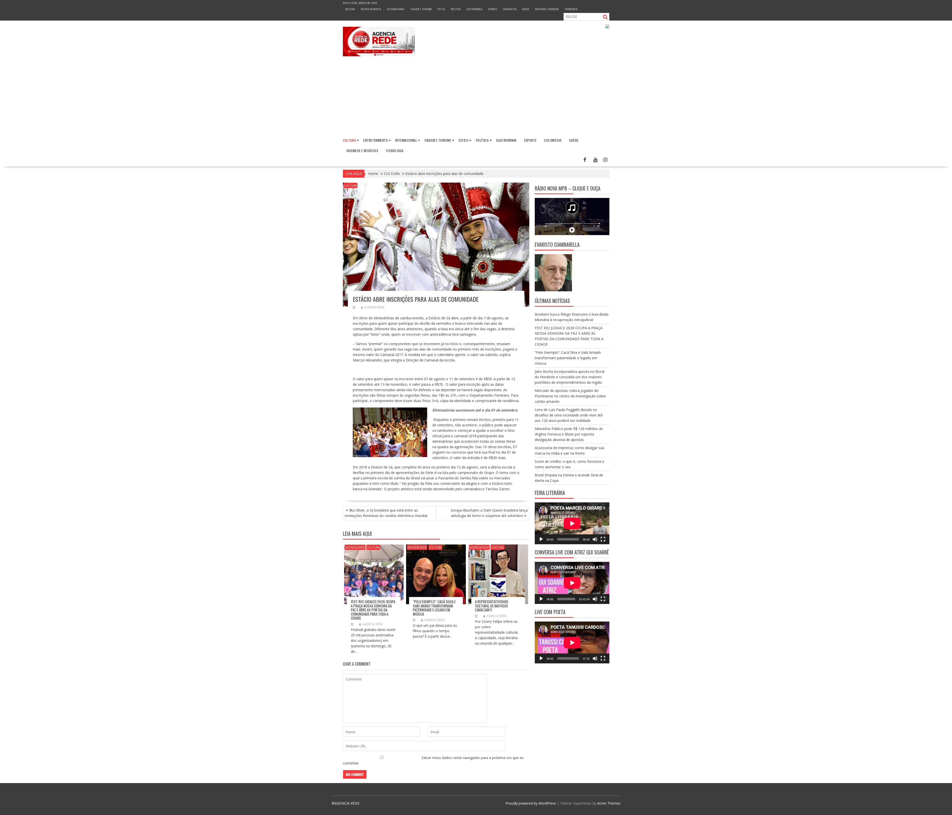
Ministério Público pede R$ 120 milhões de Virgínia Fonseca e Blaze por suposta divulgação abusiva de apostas (569, 434)
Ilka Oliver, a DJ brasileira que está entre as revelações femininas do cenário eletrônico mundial (386, 513)
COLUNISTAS (510, 9)
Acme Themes (609, 803)
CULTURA (350, 9)
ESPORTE (493, 9)
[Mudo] (595, 539)
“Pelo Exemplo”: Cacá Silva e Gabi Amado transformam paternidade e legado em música (434, 608)
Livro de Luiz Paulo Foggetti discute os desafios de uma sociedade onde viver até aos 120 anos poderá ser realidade (569, 415)
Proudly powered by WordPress (531, 803)
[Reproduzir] (541, 539)
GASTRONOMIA (474, 9)
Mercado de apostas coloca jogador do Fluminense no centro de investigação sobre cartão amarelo (570, 396)
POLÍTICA (456, 9)
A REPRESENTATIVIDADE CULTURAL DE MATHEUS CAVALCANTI (491, 605)
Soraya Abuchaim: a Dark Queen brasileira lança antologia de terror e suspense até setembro (489, 513)
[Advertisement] (476, 97)
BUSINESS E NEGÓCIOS (547, 9)
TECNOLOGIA (571, 9)
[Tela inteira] (602, 539)
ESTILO (441, 9)
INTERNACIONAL (396, 9)
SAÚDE (525, 9)
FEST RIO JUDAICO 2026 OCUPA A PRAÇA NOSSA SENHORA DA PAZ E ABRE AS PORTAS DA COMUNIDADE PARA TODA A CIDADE (373, 610)
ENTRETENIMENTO (371, 9)
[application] (572, 523)
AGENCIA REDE (374, 307)
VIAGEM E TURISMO (421, 9)
